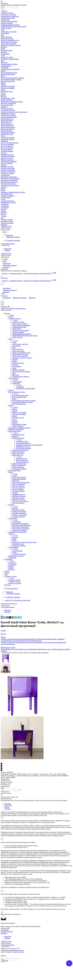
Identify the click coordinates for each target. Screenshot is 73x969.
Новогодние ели (21, 458)
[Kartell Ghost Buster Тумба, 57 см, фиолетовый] (22, 715)
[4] (36, 769)
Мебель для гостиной (13, 649)
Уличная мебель (17, 551)
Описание (8, 803)
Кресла (36, 649)
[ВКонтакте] (2, 617)
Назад (12, 315)
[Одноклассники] (4, 617)
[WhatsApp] (15, 617)
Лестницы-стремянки (27, 649)
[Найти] (2, 9)
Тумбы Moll (20, 387)
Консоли (62, 649)
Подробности (5, 786)
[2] (36, 765)
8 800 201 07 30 (6, 226)
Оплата (7, 807)
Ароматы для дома (18, 322)
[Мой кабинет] (1, 286)
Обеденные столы (44, 649)
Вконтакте (8, 248)
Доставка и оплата (14, 580)
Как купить (8, 805)
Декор (14, 342)
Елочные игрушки (22, 441)
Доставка (8, 809)
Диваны (3, 649)
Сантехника (11, 644)
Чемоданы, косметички (13, 641)
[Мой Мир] (7, 617)
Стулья (52, 649)
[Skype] (18, 617)
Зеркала (29, 639)
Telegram (7, 250)
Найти (3, 961)
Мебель (14, 409)
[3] (36, 767)
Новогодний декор (18, 434)
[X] (10, 617)
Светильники (16, 522)
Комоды (57, 649)
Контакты (4, 933)
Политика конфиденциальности (13, 950)
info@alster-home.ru (8, 244)
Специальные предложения (32, 642)
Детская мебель (17, 381)
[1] (36, 764)
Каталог (11, 317)
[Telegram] (20, 617)
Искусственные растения (20, 395)
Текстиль (15, 537)
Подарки (15, 508)
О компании (12, 563)
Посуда (14, 475)
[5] (36, 770)
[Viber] (12, 617)
